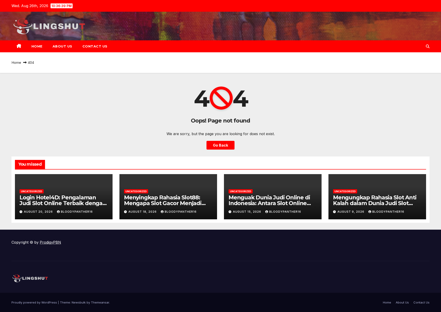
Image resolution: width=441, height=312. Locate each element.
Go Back (220, 145)
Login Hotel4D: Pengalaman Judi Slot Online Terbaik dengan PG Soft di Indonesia (63, 203)
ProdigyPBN (50, 242)
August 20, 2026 (39, 211)
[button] (428, 46)
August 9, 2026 (351, 211)
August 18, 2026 (143, 211)
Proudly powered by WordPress (34, 302)
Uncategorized (31, 191)
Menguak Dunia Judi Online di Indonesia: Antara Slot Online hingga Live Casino (269, 203)
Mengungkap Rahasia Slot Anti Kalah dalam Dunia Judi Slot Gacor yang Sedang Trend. (374, 203)
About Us (62, 46)
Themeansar (100, 302)
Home (36, 46)
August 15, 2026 (247, 211)
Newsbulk (79, 302)
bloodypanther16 (77, 211)
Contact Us (94, 46)
